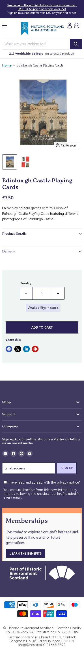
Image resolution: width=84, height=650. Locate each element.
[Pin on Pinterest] (35, 349)
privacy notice (68, 482)
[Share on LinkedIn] (26, 349)
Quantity (25, 283)
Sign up (67, 468)
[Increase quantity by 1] (58, 293)
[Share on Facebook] (9, 349)
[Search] (76, 44)
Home (7, 65)
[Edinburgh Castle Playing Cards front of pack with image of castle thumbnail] (9, 162)
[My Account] (68, 25)
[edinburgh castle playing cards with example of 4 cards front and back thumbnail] (25, 162)
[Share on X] (17, 349)
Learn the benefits (25, 553)
